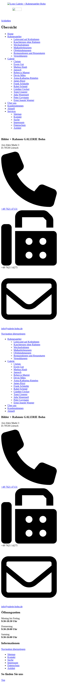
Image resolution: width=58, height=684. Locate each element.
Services (11, 111)
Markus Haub (20, 67)
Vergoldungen (20, 56)
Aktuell (11, 108)
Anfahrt (17, 128)
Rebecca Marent (22, 72)
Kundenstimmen (15, 105)
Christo (17, 61)
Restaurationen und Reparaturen (29, 53)
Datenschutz (20, 125)
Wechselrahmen (21, 45)
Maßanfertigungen (23, 47)
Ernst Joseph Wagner (24, 100)
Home (10, 33)
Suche (17, 119)
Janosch (17, 69)
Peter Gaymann (21, 97)
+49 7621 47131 (9, 209)
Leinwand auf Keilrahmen (26, 39)
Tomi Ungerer (20, 92)
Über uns (11, 103)
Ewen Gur (19, 64)
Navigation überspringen (13, 333)
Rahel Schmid (20, 86)
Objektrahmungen (22, 50)
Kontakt (17, 117)
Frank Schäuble (21, 83)
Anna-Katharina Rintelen (26, 78)
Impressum (19, 122)
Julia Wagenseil (21, 94)
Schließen (6, 20)
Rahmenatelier (14, 36)
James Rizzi (19, 81)
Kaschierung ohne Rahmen (27, 42)
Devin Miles (20, 75)
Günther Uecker (21, 89)
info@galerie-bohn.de (12, 328)
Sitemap (17, 114)
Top (3, 680)
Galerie (11, 58)
